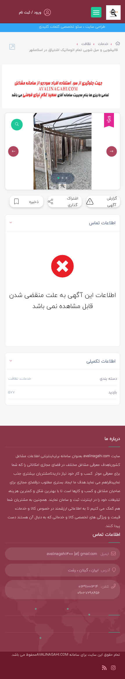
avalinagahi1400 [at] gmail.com (72, 554)
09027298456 (88, 593)
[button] (58, 178)
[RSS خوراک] (104, 669)
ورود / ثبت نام (30, 12)
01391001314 (88, 586)
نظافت (86, 44)
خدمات (103, 44)
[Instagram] (113, 669)
